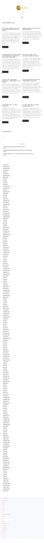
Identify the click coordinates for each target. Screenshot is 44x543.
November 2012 (6, 356)
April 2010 (5, 411)
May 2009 (5, 431)
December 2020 (6, 200)
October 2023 (6, 173)
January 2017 (5, 266)
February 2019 (6, 227)
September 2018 (6, 234)
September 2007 (6, 467)
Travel (3, 536)
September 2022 (6, 188)
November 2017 (6, 252)
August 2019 (5, 218)
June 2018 (5, 240)
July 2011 (5, 385)
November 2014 (6, 313)
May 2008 (5, 453)
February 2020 (6, 209)
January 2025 (5, 164)
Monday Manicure (5, 523)
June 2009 (5, 429)
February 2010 (6, 415)
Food (3, 511)
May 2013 (5, 345)
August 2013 (5, 340)
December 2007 (6, 462)
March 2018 (5, 245)
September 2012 (6, 360)
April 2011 (5, 390)
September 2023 (6, 175)
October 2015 (6, 293)
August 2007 (5, 469)
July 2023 (5, 179)
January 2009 (5, 438)
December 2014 (6, 311)
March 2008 (5, 456)
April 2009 (5, 433)
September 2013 (6, 338)
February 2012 (6, 372)
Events (3, 507)
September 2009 (6, 424)
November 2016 (6, 270)
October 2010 (6, 401)
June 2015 (5, 300)
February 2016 (6, 286)
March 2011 (5, 392)
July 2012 (5, 363)
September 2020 (6, 204)
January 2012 (5, 374)
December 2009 (6, 419)
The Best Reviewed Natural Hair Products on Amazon (14, 146)
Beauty (3, 502)
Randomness (4, 528)
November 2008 (6, 442)
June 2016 (5, 279)
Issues (3, 516)
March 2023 (5, 184)
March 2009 (5, 435)
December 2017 (6, 250)
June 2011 (5, 386)
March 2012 (5, 370)
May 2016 (5, 281)
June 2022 (5, 189)
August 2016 (5, 275)
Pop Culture (4, 525)
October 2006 (6, 487)
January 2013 (5, 352)
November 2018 (6, 231)
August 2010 (5, 404)
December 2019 (6, 213)
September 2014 (6, 317)
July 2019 (5, 220)
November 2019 (6, 214)
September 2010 (6, 403)
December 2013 (6, 333)
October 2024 (6, 170)
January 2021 (5, 198)
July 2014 (5, 320)
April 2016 (5, 283)
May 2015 (5, 302)
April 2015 (5, 304)
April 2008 (5, 454)
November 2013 (6, 334)
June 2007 (5, 472)
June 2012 (5, 365)
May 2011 (5, 388)
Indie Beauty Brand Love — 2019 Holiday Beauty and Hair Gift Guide (11, 29)
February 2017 (6, 265)
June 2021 (5, 195)
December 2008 (6, 440)
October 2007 (6, 465)
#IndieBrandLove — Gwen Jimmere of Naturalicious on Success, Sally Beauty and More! (11, 56)
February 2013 (6, 351)
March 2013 (5, 349)
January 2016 (5, 288)
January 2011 (5, 395)
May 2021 (5, 197)
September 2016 (6, 274)
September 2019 (6, 216)
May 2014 (5, 324)
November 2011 (6, 377)
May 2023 (5, 180)
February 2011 (6, 394)
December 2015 (6, 290)
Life (3, 519)
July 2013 (5, 342)
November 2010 (6, 399)
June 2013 (5, 343)
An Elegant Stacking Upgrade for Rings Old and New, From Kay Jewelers (17, 150)
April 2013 (5, 347)
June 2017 (5, 259)
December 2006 (6, 483)
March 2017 (5, 263)
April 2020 (5, 206)
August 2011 (5, 383)
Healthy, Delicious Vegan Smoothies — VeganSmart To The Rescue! (11, 81)
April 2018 (5, 243)
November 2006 (6, 485)
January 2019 (5, 229)
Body (3, 503)
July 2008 (5, 449)
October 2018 (6, 232)
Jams (3, 518)
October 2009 (6, 422)
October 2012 (6, 358)
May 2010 (5, 410)
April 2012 (5, 369)
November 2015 (6, 292)
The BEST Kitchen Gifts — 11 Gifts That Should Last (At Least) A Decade (18, 153)
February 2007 (6, 480)
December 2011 (6, 376)
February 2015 (6, 308)
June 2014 (5, 322)
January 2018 (5, 249)
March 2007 (5, 478)
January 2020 (5, 211)
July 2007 (5, 471)
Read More (25, 42)
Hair (3, 512)
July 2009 (5, 428)
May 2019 (5, 223)
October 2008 (6, 444)
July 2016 (5, 277)
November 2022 (6, 186)
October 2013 (6, 336)
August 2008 (5, 447)
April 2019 (5, 225)
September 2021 (6, 191)
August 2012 (5, 361)
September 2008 (6, 446)
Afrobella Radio (5, 498)
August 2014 (5, 318)
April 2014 (5, 326)
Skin (3, 532)
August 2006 (5, 490)
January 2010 (5, 417)
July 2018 (5, 238)
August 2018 (5, 236)
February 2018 (6, 247)
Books (3, 505)
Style (3, 534)
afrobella (4, 151)
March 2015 (5, 306)
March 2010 (5, 413)
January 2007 (5, 481)
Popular (3, 527)
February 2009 (6, 437)
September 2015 (6, 295)
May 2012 (5, 367)
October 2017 (6, 254)
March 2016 (5, 284)
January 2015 (5, 309)
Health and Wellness (6, 514)
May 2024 (5, 172)
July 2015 (5, 299)
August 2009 (5, 426)
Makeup (3, 521)
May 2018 (5, 241)
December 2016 (6, 268)
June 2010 (5, 408)
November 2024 (6, 168)
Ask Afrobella (5, 500)
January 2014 (5, 331)
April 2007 (5, 476)
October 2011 (6, 379)
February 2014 (6, 329)
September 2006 (6, 488)
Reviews (4, 530)
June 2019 (5, 222)
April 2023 (5, 182)
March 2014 (5, 327)
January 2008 (5, 460)
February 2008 (6, 458)
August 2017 (5, 256)
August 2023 (5, 177)
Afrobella (22, 7)
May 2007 (5, 474)
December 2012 (6, 354)
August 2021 (5, 193)
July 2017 (5, 257)
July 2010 (5, 406)
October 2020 (6, 202)
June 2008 (5, 451)
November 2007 (6, 463)
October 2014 (6, 315)
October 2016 (6, 272)
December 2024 (6, 166)
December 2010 (6, 397)
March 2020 (5, 207)
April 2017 (5, 261)
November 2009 (6, 420)
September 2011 (6, 381)
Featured (4, 509)
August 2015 (5, 297)
